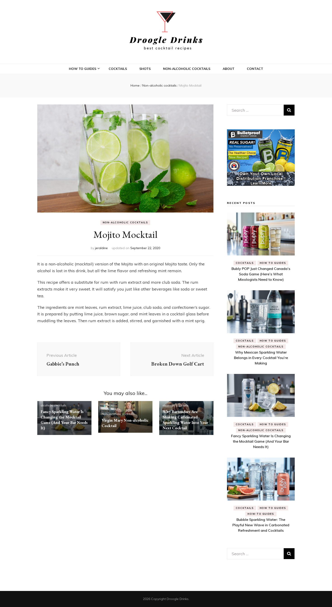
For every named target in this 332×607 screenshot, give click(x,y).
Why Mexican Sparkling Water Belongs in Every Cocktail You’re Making (261, 357)
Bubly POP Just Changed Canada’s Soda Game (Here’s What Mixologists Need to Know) (260, 274)
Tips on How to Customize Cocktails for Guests (95, 85)
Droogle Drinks (178, 599)
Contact (255, 69)
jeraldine (101, 248)
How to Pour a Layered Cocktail (93, 101)
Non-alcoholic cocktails (186, 69)
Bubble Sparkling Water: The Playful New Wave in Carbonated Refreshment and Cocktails (260, 525)
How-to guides (261, 513)
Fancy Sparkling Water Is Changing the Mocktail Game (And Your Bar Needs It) (64, 419)
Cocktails (118, 69)
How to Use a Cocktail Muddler (92, 118)
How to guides (82, 69)
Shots (145, 69)
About (228, 69)
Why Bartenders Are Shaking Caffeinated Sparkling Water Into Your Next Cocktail (185, 419)
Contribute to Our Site (93, 131)
